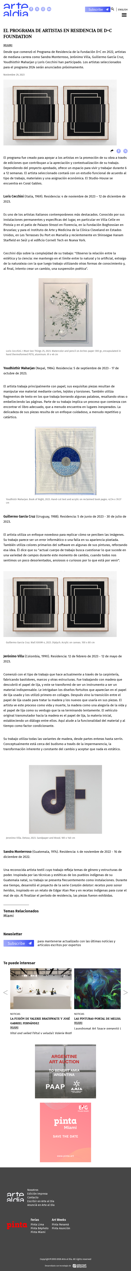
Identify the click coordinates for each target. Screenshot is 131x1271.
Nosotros (32, 1190)
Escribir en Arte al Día (40, 1201)
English (123, 9)
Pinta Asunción (61, 1228)
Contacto (32, 1197)
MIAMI (7, 45)
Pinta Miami (38, 1232)
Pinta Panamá (60, 1224)
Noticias (15, 1014)
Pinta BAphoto (39, 1228)
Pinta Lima (37, 1224)
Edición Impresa (37, 1193)
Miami (8, 915)
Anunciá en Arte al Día (41, 1205)
